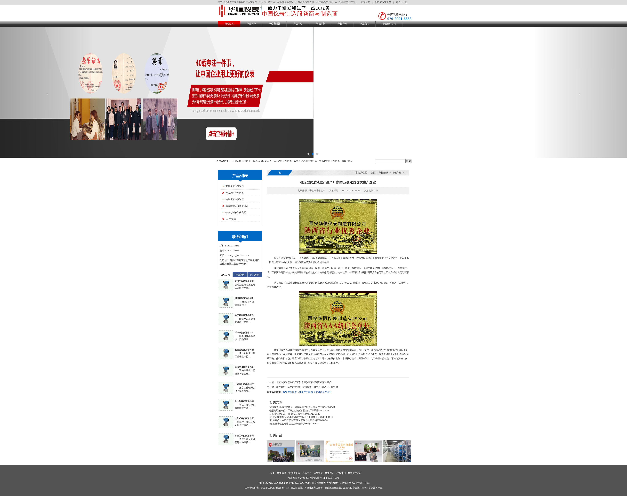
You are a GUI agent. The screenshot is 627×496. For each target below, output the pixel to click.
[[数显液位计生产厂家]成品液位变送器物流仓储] (397, 451)
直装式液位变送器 (241, 161)
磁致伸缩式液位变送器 (305, 161)
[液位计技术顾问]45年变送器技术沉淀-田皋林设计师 (295, 417)
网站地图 (314, 478)
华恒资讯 (342, 23)
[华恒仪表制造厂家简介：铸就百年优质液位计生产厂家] (281, 451)
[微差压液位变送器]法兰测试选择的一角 (289, 423)
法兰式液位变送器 (282, 161)
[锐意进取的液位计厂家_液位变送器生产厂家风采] (310, 451)
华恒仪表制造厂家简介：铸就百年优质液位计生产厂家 (296, 407)
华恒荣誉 (320, 23)
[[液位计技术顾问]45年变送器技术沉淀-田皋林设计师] (368, 451)
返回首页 (365, 2)
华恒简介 (251, 23)
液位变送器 (274, 23)
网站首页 (229, 23)
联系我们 (364, 23)
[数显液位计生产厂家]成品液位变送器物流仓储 (293, 420)
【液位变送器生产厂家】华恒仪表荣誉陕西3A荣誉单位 (303, 382)
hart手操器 (347, 161)
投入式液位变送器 (262, 161)
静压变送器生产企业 (321, 392)
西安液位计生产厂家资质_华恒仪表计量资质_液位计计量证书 (307, 387)
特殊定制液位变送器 (329, 161)
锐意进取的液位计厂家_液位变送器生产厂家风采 (294, 410)
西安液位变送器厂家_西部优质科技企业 (289, 414)
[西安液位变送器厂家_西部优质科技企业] (339, 451)
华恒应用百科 (389, 23)
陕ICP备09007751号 (329, 478)
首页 (373, 172)
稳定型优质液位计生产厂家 (296, 392)
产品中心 (298, 23)
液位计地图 (401, 2)
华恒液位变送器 (383, 2)
